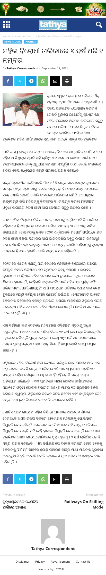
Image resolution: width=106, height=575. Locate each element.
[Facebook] (8, 81)
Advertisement (60, 561)
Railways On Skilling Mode (83, 504)
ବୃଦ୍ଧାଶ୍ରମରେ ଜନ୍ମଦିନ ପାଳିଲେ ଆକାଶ (20, 504)
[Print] (67, 81)
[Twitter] (19, 81)
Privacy (40, 561)
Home (6, 36)
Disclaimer (22, 561)
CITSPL (60, 569)
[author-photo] (53, 531)
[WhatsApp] (43, 81)
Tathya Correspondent (23, 68)
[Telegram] (31, 81)
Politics (30, 41)
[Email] (55, 81)
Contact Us (83, 561)
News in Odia (23, 36)
